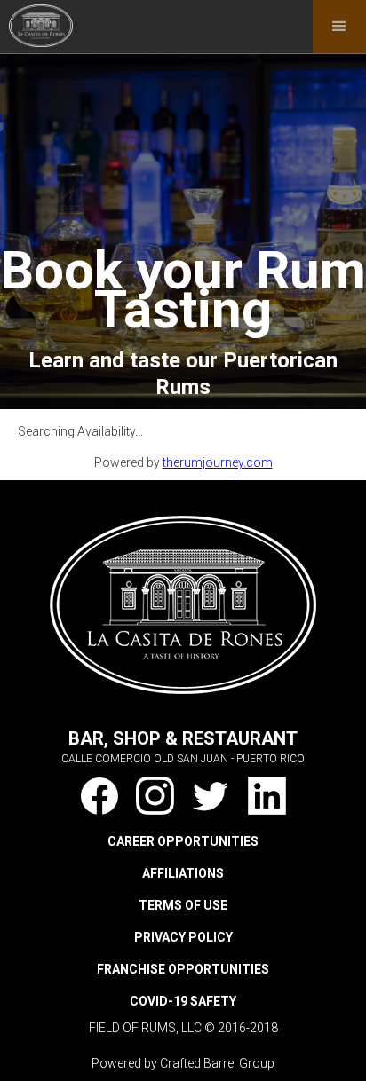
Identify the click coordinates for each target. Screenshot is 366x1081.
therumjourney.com (218, 462)
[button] (339, 26)
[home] (36, 23)
